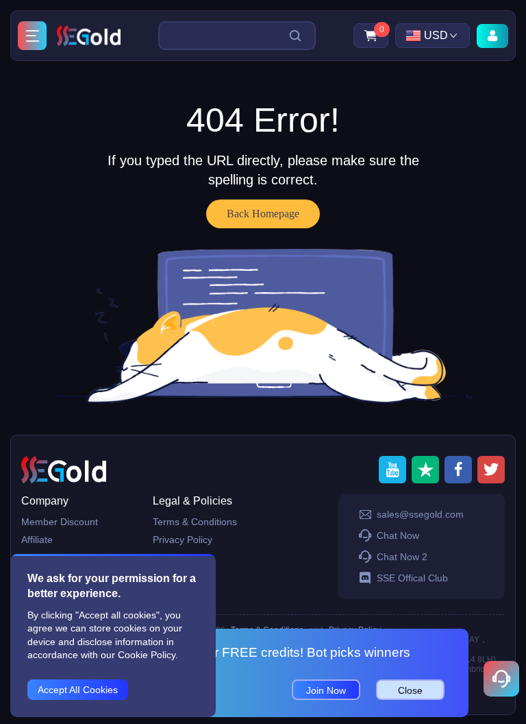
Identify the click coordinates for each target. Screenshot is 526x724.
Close (410, 690)
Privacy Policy (182, 539)
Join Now (326, 690)
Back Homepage (263, 213)
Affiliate (37, 539)
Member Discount (59, 521)
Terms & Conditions (195, 521)
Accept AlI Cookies (78, 689)
